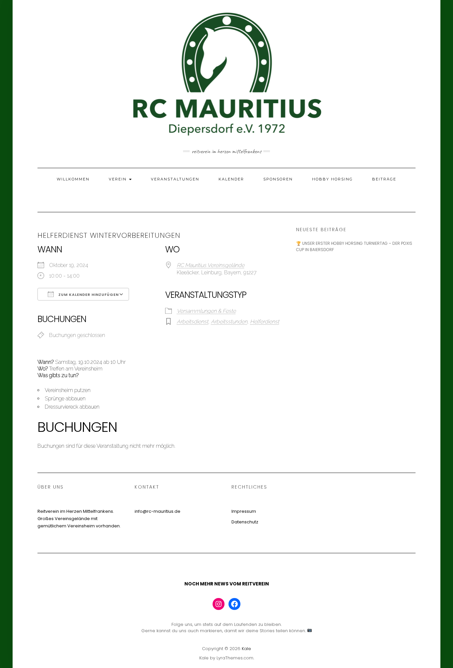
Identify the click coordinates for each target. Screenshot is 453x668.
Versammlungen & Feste (206, 311)
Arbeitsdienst (192, 321)
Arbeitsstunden (229, 321)
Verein (118, 179)
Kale (246, 648)
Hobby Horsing (332, 179)
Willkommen (73, 179)
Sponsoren (278, 179)
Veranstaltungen (175, 179)
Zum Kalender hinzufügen (88, 294)
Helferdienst (264, 321)
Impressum (243, 511)
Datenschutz (244, 522)
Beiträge (384, 179)
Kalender (231, 179)
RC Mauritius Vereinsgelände (210, 265)
